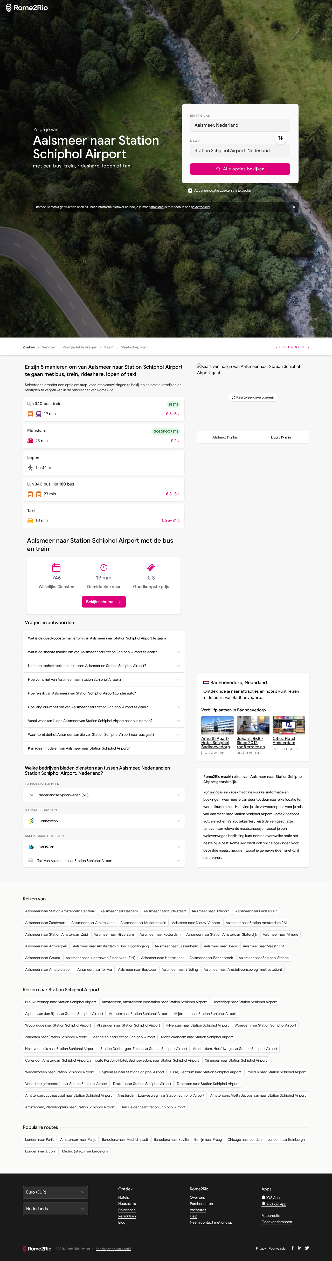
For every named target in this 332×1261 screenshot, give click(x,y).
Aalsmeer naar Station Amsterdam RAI (256, 922)
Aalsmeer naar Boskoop (137, 969)
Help (193, 1216)
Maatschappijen (134, 347)
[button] (240, 169)
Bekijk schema (99, 601)
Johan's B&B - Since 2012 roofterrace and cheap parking (252, 745)
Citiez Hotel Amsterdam (284, 740)
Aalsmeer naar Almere (280, 934)
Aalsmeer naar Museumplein (143, 922)
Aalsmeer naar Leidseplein (256, 911)
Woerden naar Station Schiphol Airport (265, 1025)
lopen (108, 166)
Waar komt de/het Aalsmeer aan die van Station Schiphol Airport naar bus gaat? (91, 734)
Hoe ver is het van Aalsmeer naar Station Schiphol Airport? (74, 679)
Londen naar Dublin (40, 1151)
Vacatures (198, 1210)
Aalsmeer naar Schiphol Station (264, 957)
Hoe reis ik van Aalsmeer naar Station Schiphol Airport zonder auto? (82, 693)
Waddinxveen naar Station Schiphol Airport (59, 1072)
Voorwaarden (278, 1248)
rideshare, (89, 166)
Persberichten (201, 1203)
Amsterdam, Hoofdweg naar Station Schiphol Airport (235, 1048)
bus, (58, 166)
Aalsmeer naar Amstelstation (48, 969)
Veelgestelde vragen (80, 347)
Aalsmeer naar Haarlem (119, 911)
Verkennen (290, 347)
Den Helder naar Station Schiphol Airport (152, 1107)
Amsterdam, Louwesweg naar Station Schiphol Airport (160, 1095)
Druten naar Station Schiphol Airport (142, 1083)
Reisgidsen (127, 1216)
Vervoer (49, 347)
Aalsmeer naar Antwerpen (46, 946)
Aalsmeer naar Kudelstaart (164, 911)
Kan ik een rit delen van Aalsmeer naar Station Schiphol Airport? (79, 748)
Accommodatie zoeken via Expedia (222, 190)
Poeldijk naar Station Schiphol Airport (276, 1072)
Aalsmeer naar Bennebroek (211, 957)
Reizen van (200, 116)
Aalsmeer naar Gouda (42, 957)
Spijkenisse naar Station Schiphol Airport (131, 1072)
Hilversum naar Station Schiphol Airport (197, 1025)
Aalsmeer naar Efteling (180, 969)
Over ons (197, 1197)
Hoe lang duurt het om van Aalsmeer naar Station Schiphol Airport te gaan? (88, 707)
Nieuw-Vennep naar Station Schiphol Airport (60, 1002)
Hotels (123, 1197)
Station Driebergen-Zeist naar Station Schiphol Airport (143, 1048)
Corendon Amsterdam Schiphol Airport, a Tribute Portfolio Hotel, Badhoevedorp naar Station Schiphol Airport (112, 1060)
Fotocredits (270, 1215)
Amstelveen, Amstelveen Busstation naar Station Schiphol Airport (154, 1002)
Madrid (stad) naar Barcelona (85, 1151)
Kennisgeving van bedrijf (113, 1249)
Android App (276, 1204)
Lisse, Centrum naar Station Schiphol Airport (205, 1072)
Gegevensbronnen (276, 1221)
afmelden (157, 207)
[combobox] (240, 125)
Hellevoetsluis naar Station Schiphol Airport (60, 1048)
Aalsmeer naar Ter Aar (94, 969)
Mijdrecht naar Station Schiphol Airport (205, 1013)
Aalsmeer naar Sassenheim (176, 946)
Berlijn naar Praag (208, 1139)
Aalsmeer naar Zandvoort (45, 922)
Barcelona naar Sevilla (171, 1139)
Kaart (109, 347)
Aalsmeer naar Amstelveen (93, 922)
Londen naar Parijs (39, 1139)
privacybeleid (200, 207)
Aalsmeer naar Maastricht (263, 946)
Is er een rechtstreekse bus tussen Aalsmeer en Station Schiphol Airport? (87, 665)
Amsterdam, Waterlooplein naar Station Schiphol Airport (70, 1107)
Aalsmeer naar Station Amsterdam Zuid (56, 934)
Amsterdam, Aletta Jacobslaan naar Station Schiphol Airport (258, 1095)
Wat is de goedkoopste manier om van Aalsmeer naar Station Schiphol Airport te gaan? (97, 638)
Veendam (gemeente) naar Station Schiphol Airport (66, 1083)
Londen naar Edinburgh (286, 1139)
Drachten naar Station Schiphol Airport (208, 1083)
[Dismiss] (294, 207)
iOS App (273, 1197)
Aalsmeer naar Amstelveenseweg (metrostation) (243, 969)
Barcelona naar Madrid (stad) (125, 1139)
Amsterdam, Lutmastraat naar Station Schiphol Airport (68, 1095)
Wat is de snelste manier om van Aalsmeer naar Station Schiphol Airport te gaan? (92, 652)
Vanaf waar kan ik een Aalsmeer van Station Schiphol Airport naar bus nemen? (90, 720)
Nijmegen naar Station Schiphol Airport (236, 1060)
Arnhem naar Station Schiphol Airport (139, 1013)
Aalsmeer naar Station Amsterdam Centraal (60, 911)
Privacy (261, 1248)
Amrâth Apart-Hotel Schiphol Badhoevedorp (215, 743)
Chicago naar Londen (244, 1139)
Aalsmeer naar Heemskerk (162, 957)
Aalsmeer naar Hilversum (114, 934)
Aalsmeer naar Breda (220, 946)
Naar (195, 141)
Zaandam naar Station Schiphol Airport (56, 1037)
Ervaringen (127, 1210)
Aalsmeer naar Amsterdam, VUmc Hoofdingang (111, 946)
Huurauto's (127, 1203)
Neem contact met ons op (211, 1222)
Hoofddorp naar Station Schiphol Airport (244, 1002)
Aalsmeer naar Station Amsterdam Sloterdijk (221, 934)
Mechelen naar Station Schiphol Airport (123, 1037)
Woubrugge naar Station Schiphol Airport (58, 1025)
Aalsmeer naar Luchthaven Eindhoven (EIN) (100, 957)
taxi (127, 166)
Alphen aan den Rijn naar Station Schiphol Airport (64, 1013)
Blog (121, 1222)
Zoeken (29, 347)
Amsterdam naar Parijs (78, 1139)
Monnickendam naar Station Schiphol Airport (197, 1037)
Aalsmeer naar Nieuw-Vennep (196, 922)
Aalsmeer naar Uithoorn (211, 911)
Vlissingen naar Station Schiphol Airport (128, 1025)
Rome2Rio (211, 792)
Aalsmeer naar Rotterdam (160, 934)
